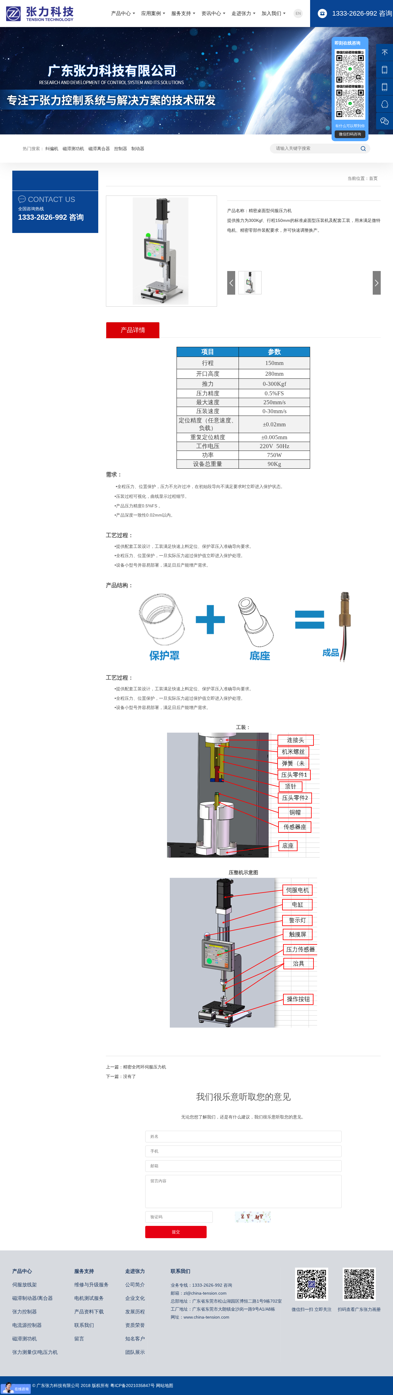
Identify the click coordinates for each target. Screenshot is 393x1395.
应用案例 (151, 13)
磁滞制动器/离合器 (32, 1298)
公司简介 (135, 1284)
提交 (176, 1232)
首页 (373, 178)
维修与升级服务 (91, 1284)
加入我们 (271, 13)
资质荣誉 (135, 1325)
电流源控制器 (27, 1325)
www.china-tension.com (206, 1317)
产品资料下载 (89, 1311)
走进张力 (241, 13)
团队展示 (135, 1352)
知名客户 (135, 1338)
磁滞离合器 (99, 148)
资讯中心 (211, 13)
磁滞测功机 (73, 148)
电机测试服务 (89, 1298)
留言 (79, 1338)
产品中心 (121, 13)
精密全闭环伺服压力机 (144, 1066)
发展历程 (135, 1311)
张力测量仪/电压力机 (35, 1352)
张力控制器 (24, 1311)
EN (298, 13)
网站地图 (164, 1385)
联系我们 (84, 1325)
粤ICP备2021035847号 (132, 1385)
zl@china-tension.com (205, 1293)
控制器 (120, 148)
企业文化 (135, 1298)
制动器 (137, 148)
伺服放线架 (24, 1284)
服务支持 (181, 13)
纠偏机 (51, 148)
